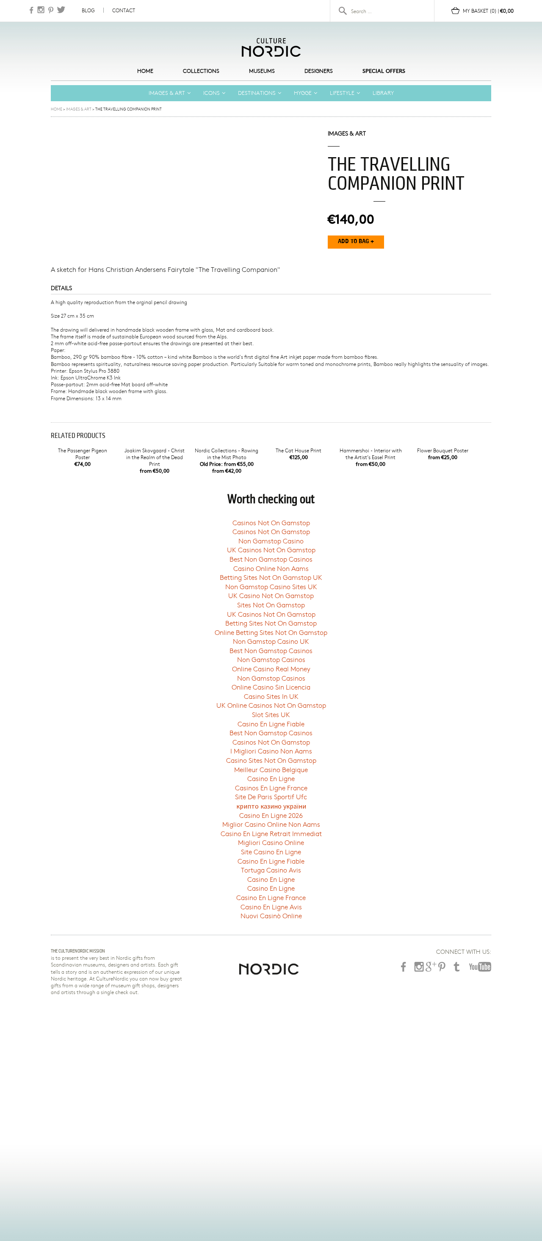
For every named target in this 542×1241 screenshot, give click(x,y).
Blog (88, 10)
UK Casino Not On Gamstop (271, 595)
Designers (318, 71)
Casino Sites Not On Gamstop (271, 760)
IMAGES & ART (167, 93)
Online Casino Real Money (271, 668)
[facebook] (403, 967)
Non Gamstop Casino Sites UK (271, 586)
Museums (262, 71)
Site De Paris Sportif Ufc (271, 796)
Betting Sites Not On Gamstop (271, 622)
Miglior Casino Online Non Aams (271, 824)
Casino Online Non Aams (271, 568)
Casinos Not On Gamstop (271, 522)
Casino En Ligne (271, 778)
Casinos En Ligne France (271, 787)
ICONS (211, 93)
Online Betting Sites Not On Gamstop (271, 632)
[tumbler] (456, 967)
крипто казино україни (271, 805)
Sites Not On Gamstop (271, 604)
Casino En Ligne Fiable (271, 723)
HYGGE (303, 93)
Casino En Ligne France (271, 897)
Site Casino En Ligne (271, 851)
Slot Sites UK (271, 714)
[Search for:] (385, 11)
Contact (123, 10)
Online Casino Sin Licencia (271, 686)
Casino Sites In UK (271, 696)
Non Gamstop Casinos (271, 659)
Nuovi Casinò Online (271, 915)
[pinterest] (441, 967)
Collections (201, 71)
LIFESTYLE (342, 93)
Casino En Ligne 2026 (271, 815)
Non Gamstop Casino (271, 540)
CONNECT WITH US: (463, 952)
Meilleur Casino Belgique (271, 769)
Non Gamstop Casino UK (271, 641)
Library (383, 93)
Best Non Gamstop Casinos (271, 558)
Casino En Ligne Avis (271, 906)
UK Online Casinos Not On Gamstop (271, 705)
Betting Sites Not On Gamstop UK (271, 577)
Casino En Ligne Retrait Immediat (271, 833)
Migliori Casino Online (271, 842)
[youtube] (479, 967)
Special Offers (383, 71)
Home (145, 71)
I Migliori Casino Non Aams (271, 750)
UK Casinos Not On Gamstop (271, 549)
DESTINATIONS (257, 93)
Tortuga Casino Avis (271, 869)
